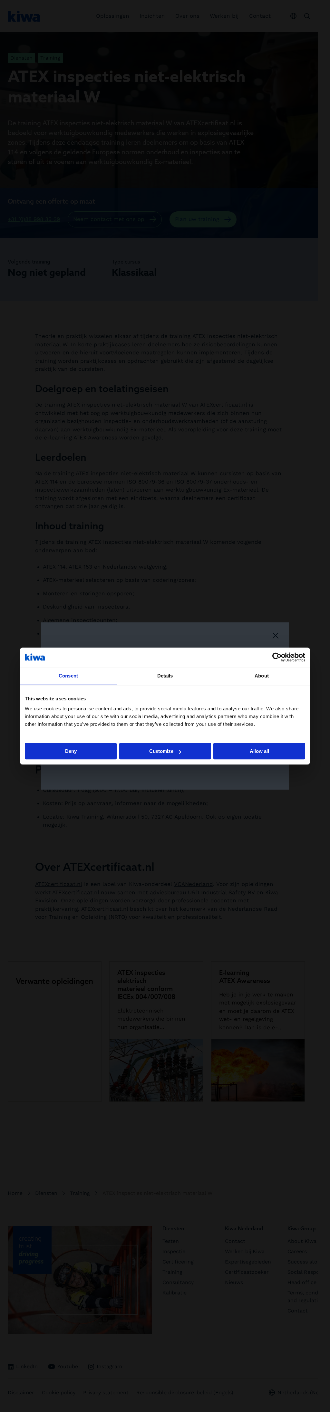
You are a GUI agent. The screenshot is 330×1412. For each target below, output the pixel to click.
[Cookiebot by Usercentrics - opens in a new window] (277, 657)
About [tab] (262, 675)
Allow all (259, 751)
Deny (71, 751)
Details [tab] (165, 675)
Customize (161, 751)
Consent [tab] (68, 675)
